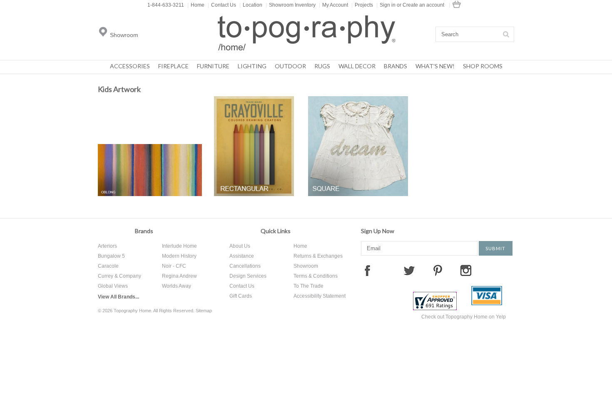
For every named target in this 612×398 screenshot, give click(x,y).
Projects (362, 5)
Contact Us (222, 5)
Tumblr (508, 270)
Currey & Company (119, 276)
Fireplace (173, 66)
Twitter (409, 270)
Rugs (322, 66)
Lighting (252, 66)
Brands (395, 66)
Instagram (466, 270)
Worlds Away (176, 286)
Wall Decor (357, 66)
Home (195, 5)
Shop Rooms (483, 66)
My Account (333, 5)
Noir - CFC (174, 266)
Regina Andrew (179, 276)
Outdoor (290, 66)
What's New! (435, 66)
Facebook (367, 270)
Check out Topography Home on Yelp (463, 317)
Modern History (179, 256)
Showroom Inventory (291, 5)
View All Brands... (118, 297)
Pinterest (437, 270)
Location (250, 5)
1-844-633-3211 (165, 5)
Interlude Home (179, 246)
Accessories (130, 66)
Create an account (423, 5)
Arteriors (107, 246)
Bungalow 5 (111, 256)
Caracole (108, 266)
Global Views (113, 286)
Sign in (388, 5)
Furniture (213, 66)
